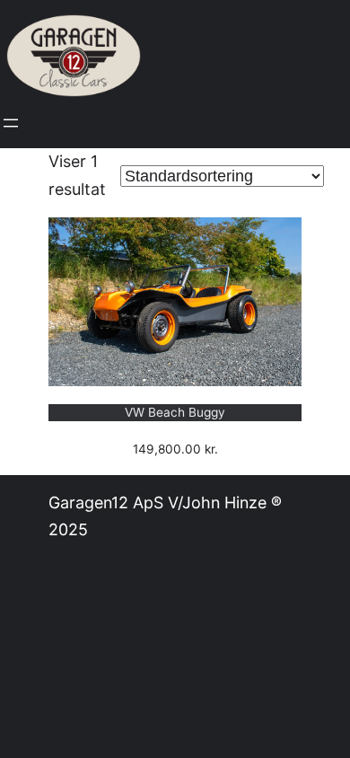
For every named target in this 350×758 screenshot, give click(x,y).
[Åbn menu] (11, 123)
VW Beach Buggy (175, 412)
